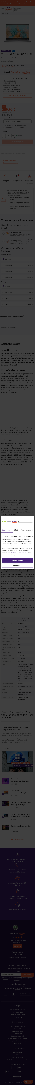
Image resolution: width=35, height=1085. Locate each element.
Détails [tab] (16, 530)
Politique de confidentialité (19, 552)
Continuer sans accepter (25, 522)
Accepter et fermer (17, 560)
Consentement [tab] (6, 530)
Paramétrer (16, 565)
